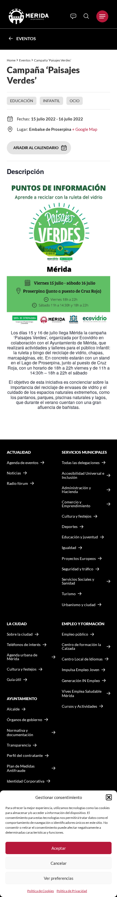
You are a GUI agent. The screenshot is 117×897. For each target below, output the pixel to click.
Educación (21, 100)
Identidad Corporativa (25, 781)
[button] (109, 797)
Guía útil (14, 679)
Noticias (14, 473)
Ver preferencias (58, 878)
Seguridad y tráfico (77, 569)
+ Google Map (84, 129)
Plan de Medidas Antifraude (21, 768)
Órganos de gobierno (24, 720)
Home (11, 60)
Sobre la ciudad (20, 634)
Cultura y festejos (21, 669)
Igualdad (69, 547)
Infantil (51, 100)
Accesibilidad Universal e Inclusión (83, 475)
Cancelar (59, 863)
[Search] (86, 16)
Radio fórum (17, 483)
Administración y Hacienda (76, 490)
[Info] (73, 16)
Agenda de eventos (22, 463)
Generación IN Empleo (81, 680)
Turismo (69, 594)
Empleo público (75, 634)
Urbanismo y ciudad (79, 605)
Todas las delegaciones (81, 463)
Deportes (70, 527)
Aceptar (58, 848)
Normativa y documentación (20, 732)
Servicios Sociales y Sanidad (78, 581)
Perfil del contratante (25, 755)
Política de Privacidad (72, 891)
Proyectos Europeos (79, 558)
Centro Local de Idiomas (82, 659)
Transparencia (19, 745)
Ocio (74, 100)
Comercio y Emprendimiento (76, 504)
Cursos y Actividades (79, 706)
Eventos (26, 38)
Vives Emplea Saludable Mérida (81, 693)
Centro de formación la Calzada (81, 646)
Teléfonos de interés (24, 645)
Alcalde (13, 709)
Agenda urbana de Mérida (22, 657)
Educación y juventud (80, 537)
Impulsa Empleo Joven (80, 670)
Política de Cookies (40, 891)
